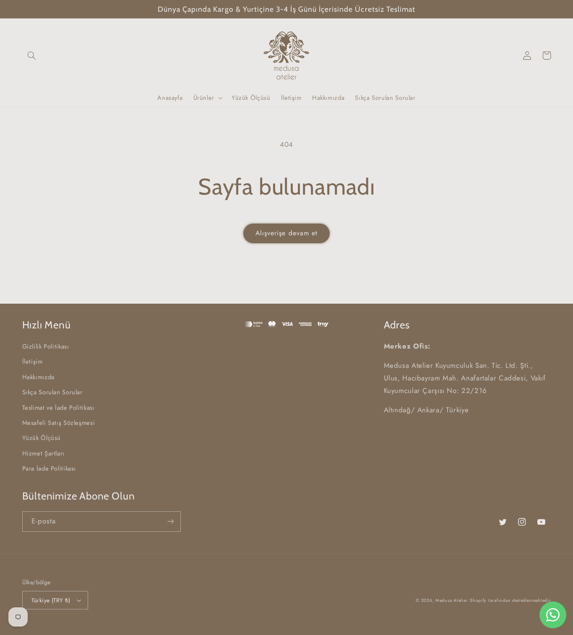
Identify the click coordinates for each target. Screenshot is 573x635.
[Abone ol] (170, 521)
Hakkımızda (38, 377)
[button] (32, 55)
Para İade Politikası (49, 468)
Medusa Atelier (451, 600)
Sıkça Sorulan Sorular (52, 392)
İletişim (32, 361)
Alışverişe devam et (286, 233)
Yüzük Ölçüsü (41, 437)
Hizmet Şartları (43, 453)
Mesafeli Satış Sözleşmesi (58, 422)
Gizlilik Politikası (45, 346)
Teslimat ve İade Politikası (58, 407)
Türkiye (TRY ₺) (50, 600)
